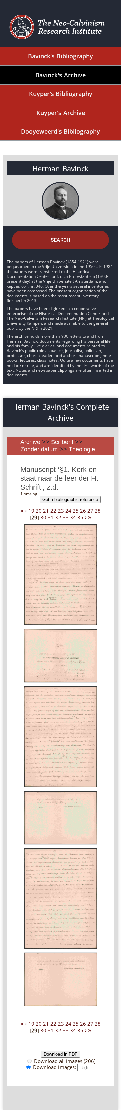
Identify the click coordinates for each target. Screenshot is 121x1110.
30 (43, 517)
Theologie (82, 449)
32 (58, 517)
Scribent (62, 442)
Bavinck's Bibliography (60, 56)
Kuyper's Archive (60, 113)
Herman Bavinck (60, 168)
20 (39, 510)
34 (73, 517)
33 (66, 517)
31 (51, 517)
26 (83, 510)
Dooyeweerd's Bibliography (60, 131)
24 (68, 510)
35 (80, 517)
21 (46, 510)
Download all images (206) (64, 1061)
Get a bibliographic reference (70, 499)
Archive (30, 442)
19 (31, 510)
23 (61, 510)
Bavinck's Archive (60, 75)
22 (53, 510)
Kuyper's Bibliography (60, 94)
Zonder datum (39, 449)
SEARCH (60, 240)
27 (90, 510)
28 (98, 510)
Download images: (55, 1067)
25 (76, 510)
